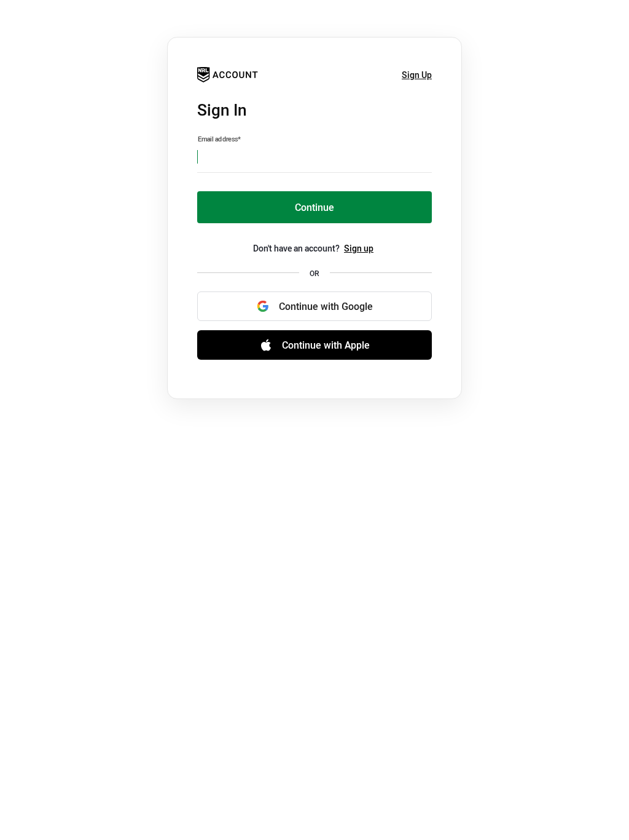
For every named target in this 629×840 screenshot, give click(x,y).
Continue (314, 207)
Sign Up (417, 75)
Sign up (358, 248)
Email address (219, 139)
